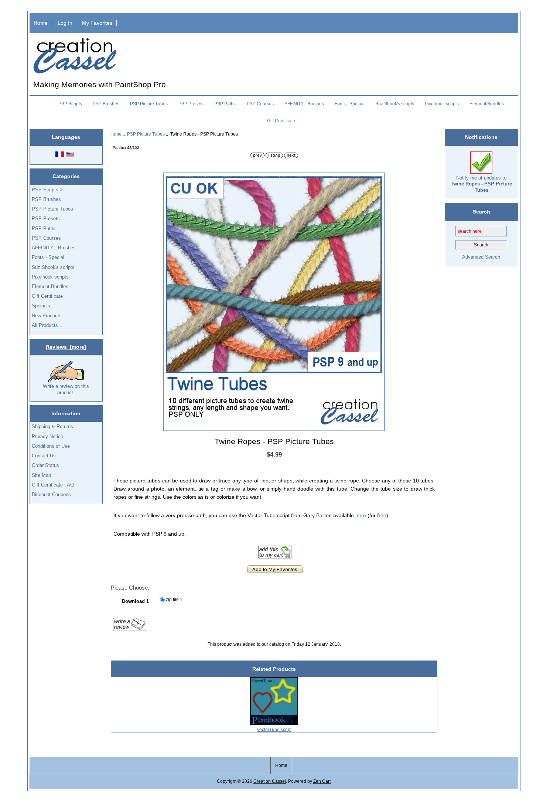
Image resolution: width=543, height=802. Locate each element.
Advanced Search (481, 257)
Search (481, 212)
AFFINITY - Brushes (304, 103)
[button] (378, 179)
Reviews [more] (66, 347)
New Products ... (50, 315)
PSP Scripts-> (47, 189)
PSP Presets (191, 103)
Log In (65, 23)
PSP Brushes (106, 103)
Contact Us (44, 455)
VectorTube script (274, 729)
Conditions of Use (51, 446)
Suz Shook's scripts (394, 103)
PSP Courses (260, 103)
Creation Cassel (269, 781)
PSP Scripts (70, 103)
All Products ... (48, 325)
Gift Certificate (281, 120)
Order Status (45, 465)
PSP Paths (225, 103)
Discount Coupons (51, 494)
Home (41, 23)
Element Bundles (486, 103)
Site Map (41, 475)
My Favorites (97, 23)
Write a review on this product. (66, 389)
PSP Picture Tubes (146, 134)
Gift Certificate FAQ (53, 485)
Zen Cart (322, 781)
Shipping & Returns (52, 426)
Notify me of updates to (481, 183)
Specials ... (44, 305)
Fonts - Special (350, 103)
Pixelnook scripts (442, 103)
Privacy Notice (47, 436)
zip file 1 (174, 599)
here (360, 515)
